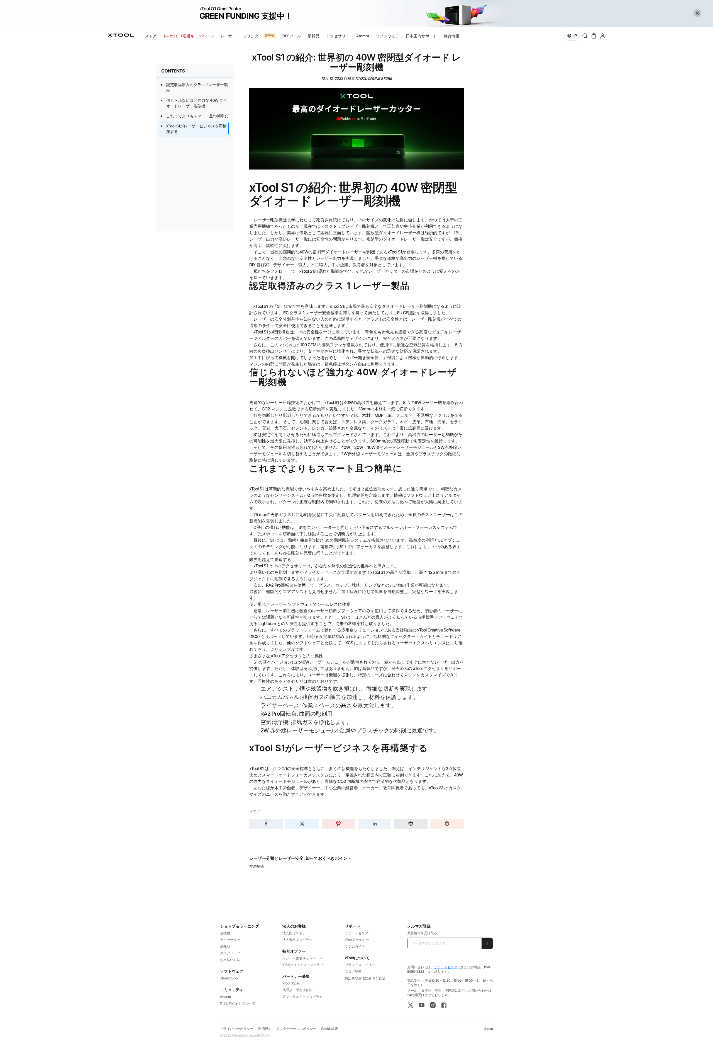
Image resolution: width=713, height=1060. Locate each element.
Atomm (225, 996)
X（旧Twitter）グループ (237, 1003)
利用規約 (265, 1029)
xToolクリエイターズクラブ (302, 965)
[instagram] (432, 1005)
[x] (410, 1005)
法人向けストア (294, 933)
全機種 (225, 933)
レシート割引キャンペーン (302, 958)
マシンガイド (355, 946)
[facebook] (444, 1005)
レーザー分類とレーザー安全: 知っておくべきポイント (300, 858)
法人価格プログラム (297, 940)
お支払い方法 (230, 960)
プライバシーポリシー (236, 1029)
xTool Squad (291, 983)
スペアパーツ (230, 953)
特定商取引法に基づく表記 (365, 978)
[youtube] (421, 1005)
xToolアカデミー (357, 940)
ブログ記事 (353, 971)
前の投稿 (256, 866)
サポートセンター (358, 933)
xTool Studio (229, 978)
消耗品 (225, 946)
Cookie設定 (329, 1029)
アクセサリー (230, 940)
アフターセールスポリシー (296, 1029)
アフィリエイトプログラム (302, 996)
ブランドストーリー (360, 965)
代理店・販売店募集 (297, 990)
